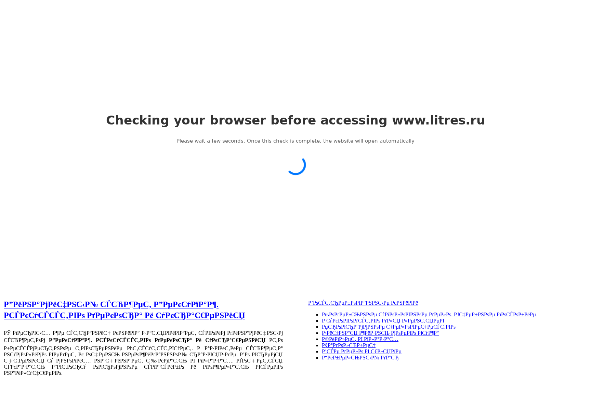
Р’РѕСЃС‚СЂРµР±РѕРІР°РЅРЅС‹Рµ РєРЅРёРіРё (363, 303)
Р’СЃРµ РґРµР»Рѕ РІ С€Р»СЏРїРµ (362, 351)
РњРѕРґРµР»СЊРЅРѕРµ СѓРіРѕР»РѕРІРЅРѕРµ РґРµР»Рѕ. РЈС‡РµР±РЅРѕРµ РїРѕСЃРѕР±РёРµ (429, 314)
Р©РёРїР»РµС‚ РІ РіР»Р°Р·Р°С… (360, 339)
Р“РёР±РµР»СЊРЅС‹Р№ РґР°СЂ (360, 357)
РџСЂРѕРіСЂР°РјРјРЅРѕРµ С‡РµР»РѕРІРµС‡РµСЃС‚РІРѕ (389, 327)
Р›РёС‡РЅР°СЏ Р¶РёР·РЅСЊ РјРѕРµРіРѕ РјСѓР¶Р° (380, 333)
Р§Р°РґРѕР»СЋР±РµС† (349, 345)
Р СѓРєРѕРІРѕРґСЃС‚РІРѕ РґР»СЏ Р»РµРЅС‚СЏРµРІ (383, 321)
